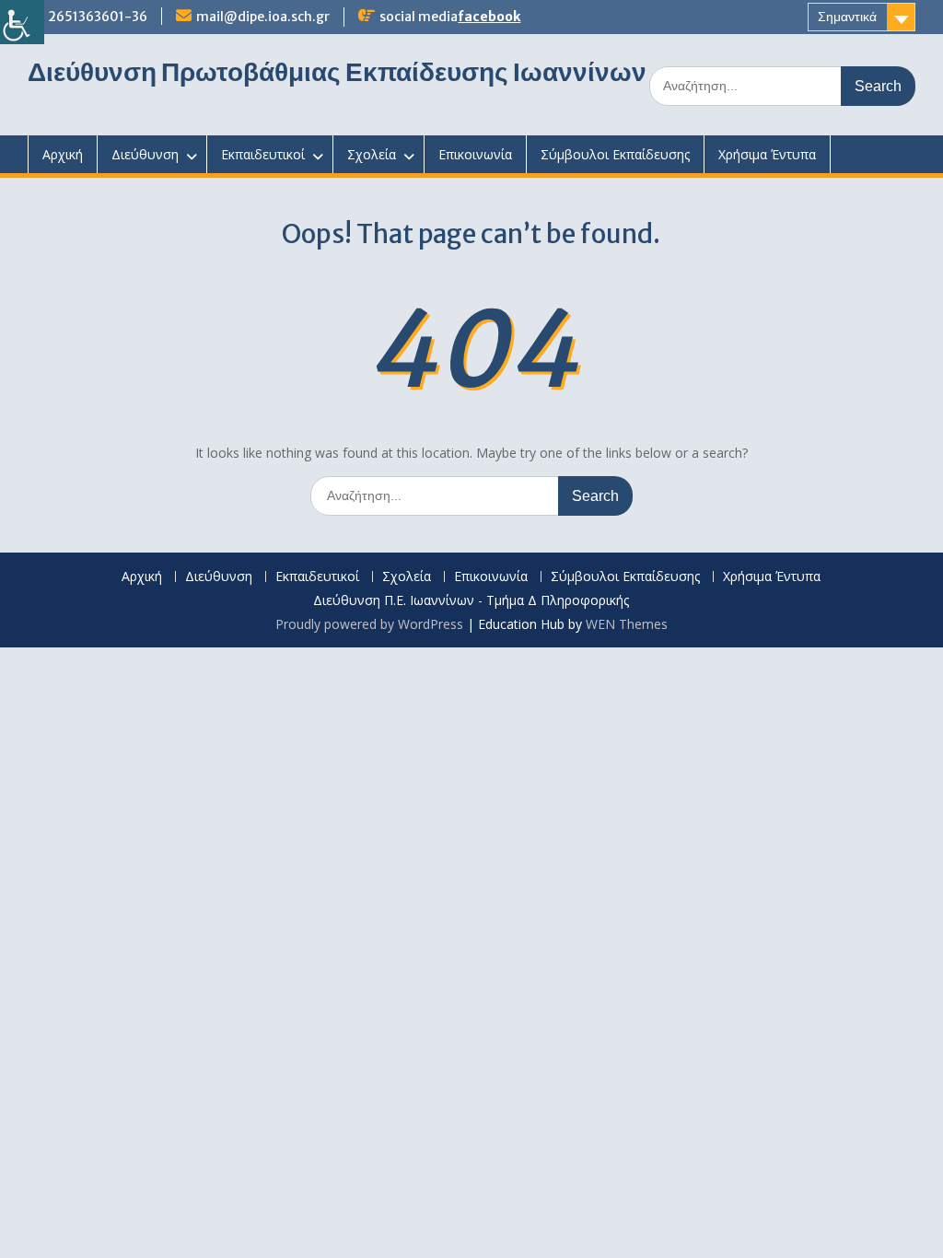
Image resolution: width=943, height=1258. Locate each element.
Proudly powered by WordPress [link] (369, 624)
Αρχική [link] (62, 154)
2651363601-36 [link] (97, 16)
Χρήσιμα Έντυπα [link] (767, 154)
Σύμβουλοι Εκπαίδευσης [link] (615, 154)
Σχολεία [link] (371, 154)
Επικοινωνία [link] (475, 154)
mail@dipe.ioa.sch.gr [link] (263, 16)
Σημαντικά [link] (847, 16)
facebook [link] (489, 16)
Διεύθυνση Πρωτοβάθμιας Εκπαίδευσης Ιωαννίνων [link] (337, 71)
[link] (22, 22)
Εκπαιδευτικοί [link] (263, 154)
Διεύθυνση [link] (145, 154)
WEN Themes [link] (627, 624)
